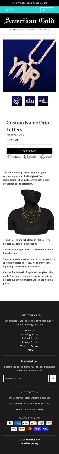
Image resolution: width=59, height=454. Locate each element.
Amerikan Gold (15, 135)
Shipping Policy (29, 335)
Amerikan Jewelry (29, 443)
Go (52, 378)
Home (13, 29)
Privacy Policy (29, 342)
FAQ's (29, 350)
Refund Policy (29, 338)
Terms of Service (29, 346)
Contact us (30, 331)
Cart (49, 10)
